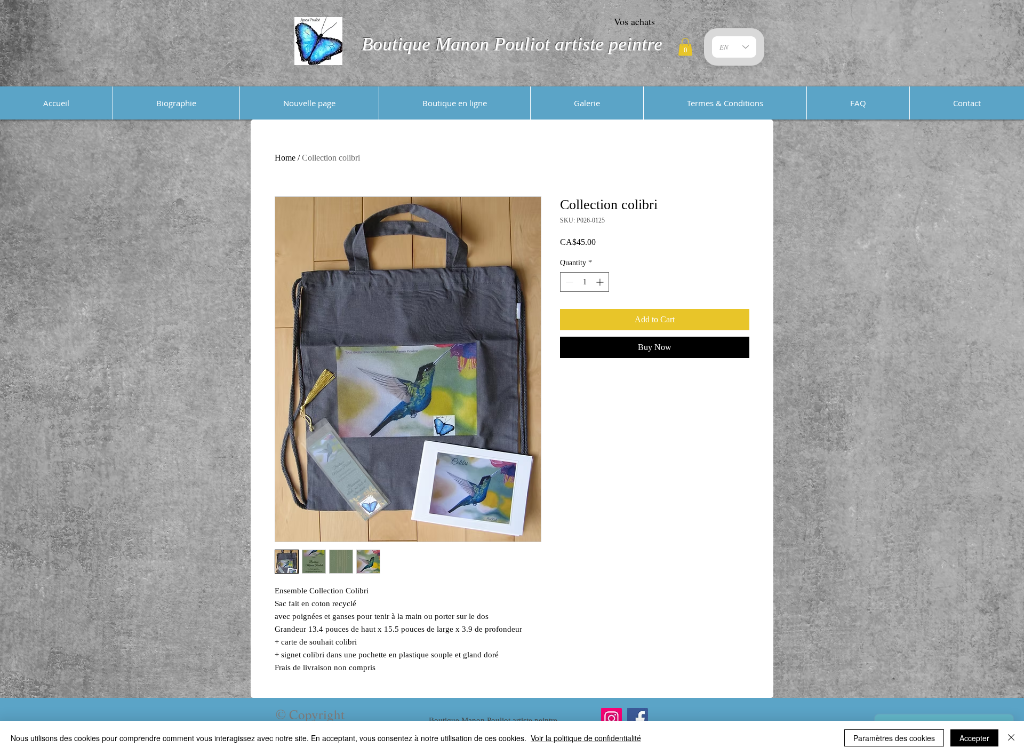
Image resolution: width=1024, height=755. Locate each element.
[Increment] (600, 282)
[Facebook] (637, 718)
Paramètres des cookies (894, 738)
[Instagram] (611, 718)
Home (285, 157)
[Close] (1011, 737)
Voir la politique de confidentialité (586, 738)
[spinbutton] (584, 282)
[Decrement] (568, 282)
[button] (685, 46)
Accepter (974, 738)
